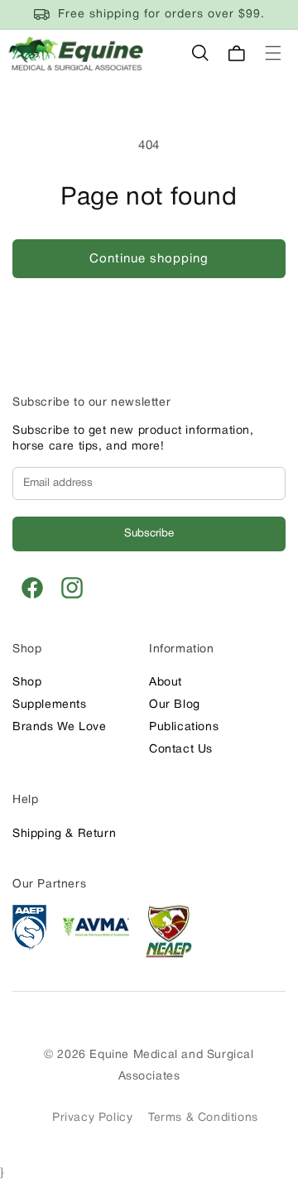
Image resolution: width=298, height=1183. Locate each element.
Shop (26, 682)
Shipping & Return (64, 834)
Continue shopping (149, 259)
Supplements (49, 705)
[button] (200, 53)
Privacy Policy (92, 1118)
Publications (184, 727)
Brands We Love (59, 727)
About (165, 682)
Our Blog (174, 705)
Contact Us (181, 749)
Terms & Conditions (203, 1118)
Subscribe (149, 533)
